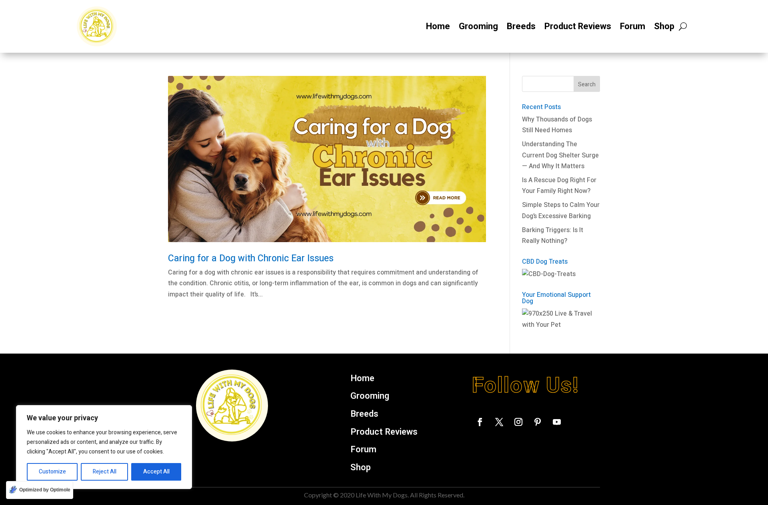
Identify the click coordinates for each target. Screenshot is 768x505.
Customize (52, 471)
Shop (664, 26)
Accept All (156, 471)
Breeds (521, 26)
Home (438, 26)
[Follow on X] (499, 422)
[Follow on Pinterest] (538, 422)
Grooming (478, 26)
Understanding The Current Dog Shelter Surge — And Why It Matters (560, 155)
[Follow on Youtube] (557, 422)
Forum (632, 26)
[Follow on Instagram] (518, 422)
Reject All (104, 471)
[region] (104, 447)
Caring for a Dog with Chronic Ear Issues (251, 258)
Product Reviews (577, 26)
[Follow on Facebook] (480, 422)
